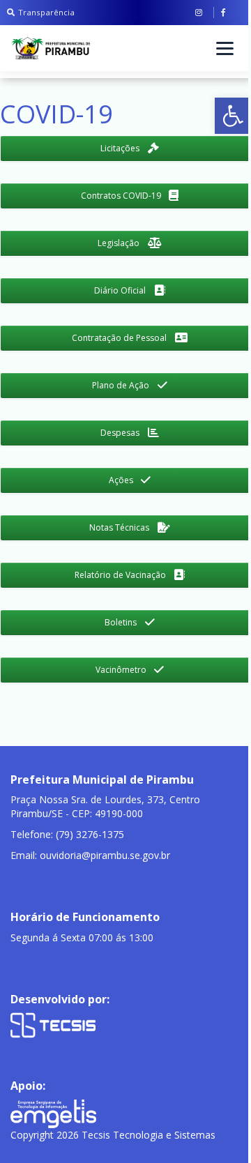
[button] (233, 116)
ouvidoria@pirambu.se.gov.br (105, 855)
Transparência (46, 12)
